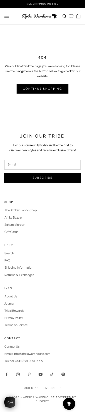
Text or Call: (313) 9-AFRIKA (23, 361)
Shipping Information (18, 267)
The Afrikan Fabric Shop (20, 210)
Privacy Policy (13, 318)
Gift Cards (11, 232)
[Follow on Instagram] (18, 374)
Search (9, 253)
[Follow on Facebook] (6, 374)
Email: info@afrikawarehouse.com (27, 354)
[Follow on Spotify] (63, 374)
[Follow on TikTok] (52, 374)
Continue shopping (42, 88)
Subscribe (42, 177)
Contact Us (12, 347)
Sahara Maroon (14, 225)
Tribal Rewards (14, 311)
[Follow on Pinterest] (29, 374)
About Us (10, 296)
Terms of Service (16, 325)
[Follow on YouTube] (40, 374)
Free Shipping (35, 3)
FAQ (7, 260)
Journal (9, 303)
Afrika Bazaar (13, 217)
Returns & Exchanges (19, 275)
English (50, 387)
